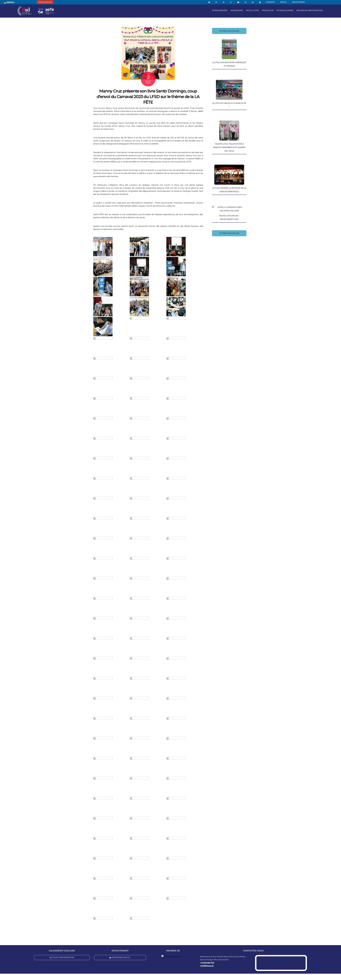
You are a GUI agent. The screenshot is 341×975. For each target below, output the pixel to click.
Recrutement (298, 2)
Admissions (237, 10)
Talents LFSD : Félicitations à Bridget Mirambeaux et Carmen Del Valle (229, 147)
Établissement (220, 10)
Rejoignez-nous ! (121, 957)
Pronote (270, 2)
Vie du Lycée (252, 10)
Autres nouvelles (229, 31)
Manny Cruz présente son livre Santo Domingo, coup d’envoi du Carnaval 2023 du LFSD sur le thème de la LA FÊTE (148, 97)
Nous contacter (45, 2)
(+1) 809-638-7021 (207, 963)
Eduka (283, 2)
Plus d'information (63, 957)
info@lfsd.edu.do (207, 966)
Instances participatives (309, 10)
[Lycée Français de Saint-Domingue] (35, 14)
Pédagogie (268, 10)
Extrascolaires (285, 10)
